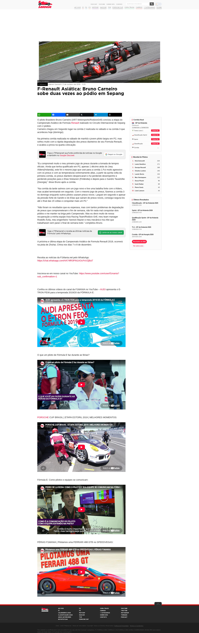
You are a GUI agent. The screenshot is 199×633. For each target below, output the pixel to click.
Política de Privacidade (121, 625)
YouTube (102, 4)
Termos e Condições (136, 625)
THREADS (124, 615)
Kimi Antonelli (140, 161)
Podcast (94, 4)
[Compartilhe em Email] (73, 115)
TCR (109, 7)
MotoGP (95, 7)
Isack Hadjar (139, 184)
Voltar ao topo (158, 604)
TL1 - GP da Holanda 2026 (141, 227)
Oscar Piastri (139, 181)
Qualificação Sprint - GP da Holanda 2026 (145, 219)
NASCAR (103, 7)
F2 (86, 7)
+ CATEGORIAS (149, 7)
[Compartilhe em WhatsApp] (44, 115)
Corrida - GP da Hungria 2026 (142, 234)
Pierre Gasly (139, 187)
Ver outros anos (138, 246)
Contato (119, 4)
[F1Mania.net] (45, 4)
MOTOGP (82, 612)
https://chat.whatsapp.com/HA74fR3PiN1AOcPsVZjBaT (65, 260)
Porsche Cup (117, 7)
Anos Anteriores (64, 617)
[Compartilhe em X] (87, 115)
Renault (75, 123)
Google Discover (67, 155)
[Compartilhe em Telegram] (101, 115)
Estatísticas (63, 619)
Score (159, 7)
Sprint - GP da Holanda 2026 (142, 210)
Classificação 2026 (65, 615)
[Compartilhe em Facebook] (58, 115)
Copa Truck (129, 7)
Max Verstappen (140, 177)
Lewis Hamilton (140, 164)
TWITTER (124, 610)
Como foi (155, 130)
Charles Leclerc (140, 171)
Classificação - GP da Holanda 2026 (145, 203)
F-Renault (42, 84)
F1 (83, 7)
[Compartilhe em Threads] (115, 115)
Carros (139, 7)
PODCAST (124, 617)
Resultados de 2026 (139, 241)
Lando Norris (139, 174)
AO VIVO (61, 608)
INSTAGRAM (125, 612)
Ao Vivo (77, 7)
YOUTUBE (124, 608)
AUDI (103, 289)
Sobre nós (111, 4)
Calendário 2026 (64, 612)
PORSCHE (43, 417)
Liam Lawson (139, 190)
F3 (89, 7)
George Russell (140, 167)
